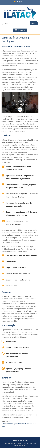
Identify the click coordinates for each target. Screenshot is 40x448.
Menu (22, 30)
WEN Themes (21, 445)
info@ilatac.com (21, 2)
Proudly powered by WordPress (14, 443)
